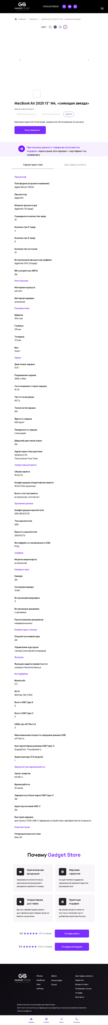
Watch (54, 976)
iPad (38, 984)
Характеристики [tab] (33, 164)
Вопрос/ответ (82, 984)
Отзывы (78, 993)
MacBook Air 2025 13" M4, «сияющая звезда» (61, 19)
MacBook (33, 19)
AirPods (40, 988)
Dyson (54, 984)
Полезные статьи (83, 988)
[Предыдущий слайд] (19, 59)
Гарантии (79, 980)
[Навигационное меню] (102, 8)
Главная (21, 19)
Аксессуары (56, 980)
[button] (46, 1020)
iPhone (40, 976)
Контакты (79, 997)
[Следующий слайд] (88, 59)
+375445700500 (50, 6)
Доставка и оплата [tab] (75, 164)
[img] (50, 27)
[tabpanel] (54, 176)
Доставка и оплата (84, 976)
